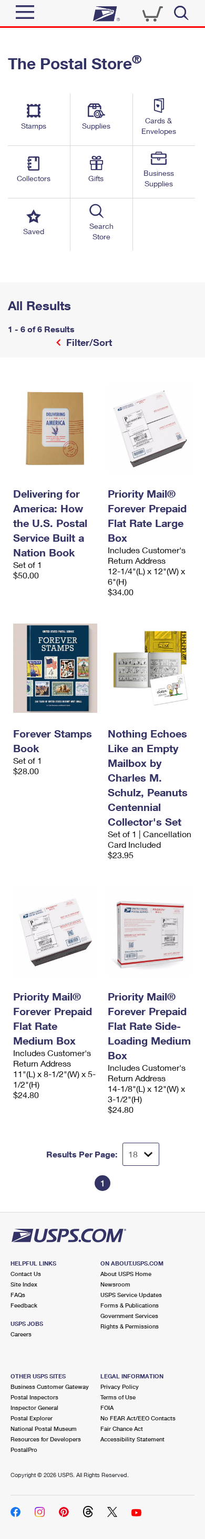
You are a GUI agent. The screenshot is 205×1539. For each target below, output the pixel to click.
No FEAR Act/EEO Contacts (138, 1418)
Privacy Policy (119, 1386)
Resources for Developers (46, 1439)
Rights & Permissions (129, 1326)
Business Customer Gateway (50, 1386)
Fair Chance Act (121, 1428)
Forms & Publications (129, 1305)
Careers (21, 1334)
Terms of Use (118, 1397)
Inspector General (34, 1407)
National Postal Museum (44, 1428)
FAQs (18, 1294)
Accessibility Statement (132, 1439)
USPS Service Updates (131, 1294)
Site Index (24, 1284)
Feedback (24, 1305)
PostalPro (24, 1449)
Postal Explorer (32, 1418)
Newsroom (115, 1284)
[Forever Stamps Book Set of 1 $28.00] (55, 668)
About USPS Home (125, 1273)
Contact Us (26, 1273)
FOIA (107, 1407)
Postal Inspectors (34, 1397)
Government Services (129, 1315)
